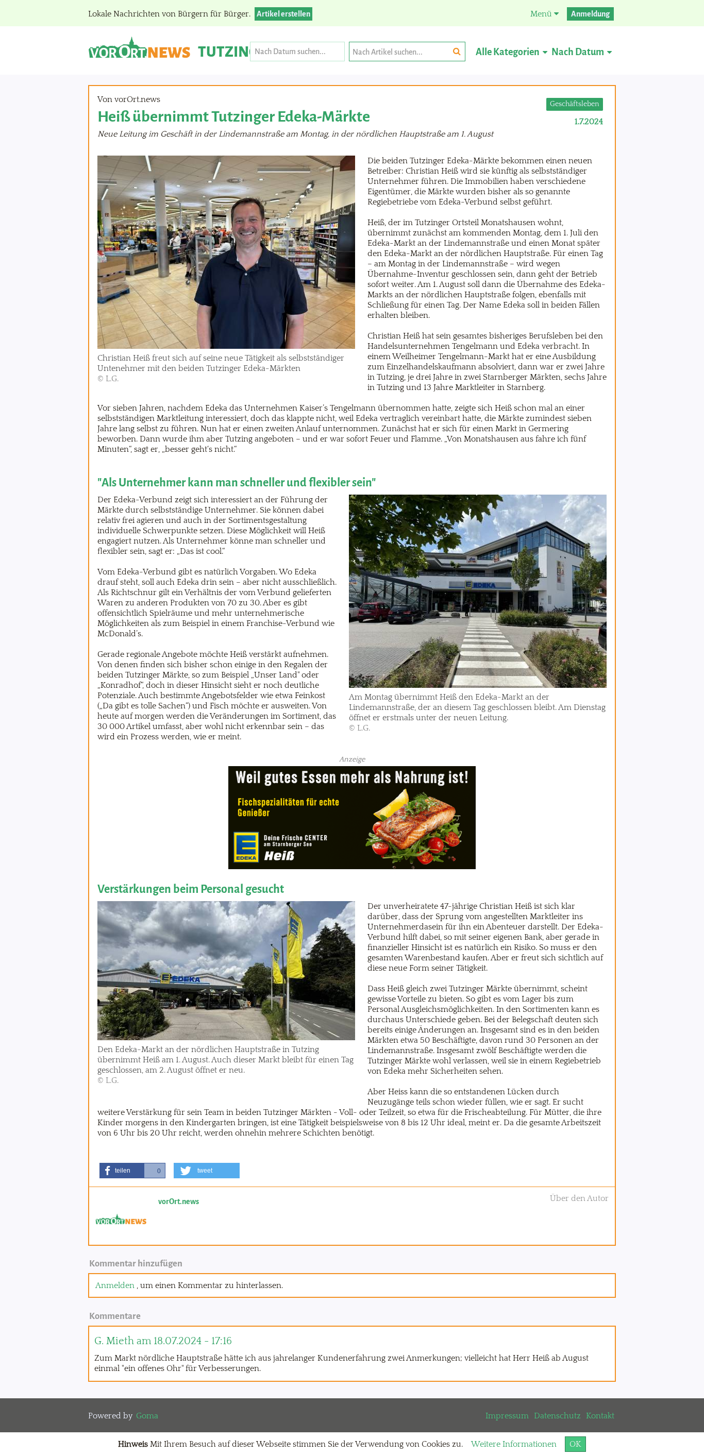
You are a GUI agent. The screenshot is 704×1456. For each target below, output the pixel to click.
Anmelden (115, 1285)
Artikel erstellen (283, 14)
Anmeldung (590, 14)
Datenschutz (557, 1415)
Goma (147, 1415)
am (163, 1341)
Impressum (507, 1415)
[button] (132, 1170)
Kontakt (600, 1415)
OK (575, 1444)
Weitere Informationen (514, 1444)
